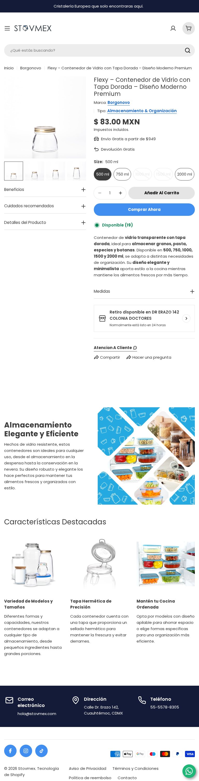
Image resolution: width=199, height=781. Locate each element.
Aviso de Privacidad (87, 768)
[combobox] (99, 50)
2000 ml (184, 174)
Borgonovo (30, 68)
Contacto (127, 777)
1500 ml (164, 176)
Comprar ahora (144, 209)
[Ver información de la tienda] (186, 318)
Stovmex (26, 768)
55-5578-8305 (164, 707)
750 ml (122, 174)
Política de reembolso (90, 777)
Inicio (9, 68)
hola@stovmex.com (37, 713)
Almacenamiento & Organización (142, 111)
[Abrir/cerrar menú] (7, 28)
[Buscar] (187, 50)
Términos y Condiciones (135, 768)
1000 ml (144, 176)
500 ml (102, 174)
